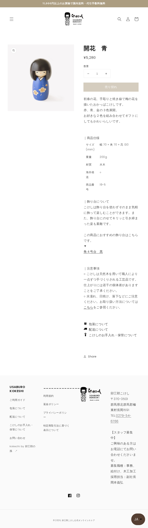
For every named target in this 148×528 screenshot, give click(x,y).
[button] (11, 19)
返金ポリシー (51, 404)
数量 (86, 66)
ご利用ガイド (17, 400)
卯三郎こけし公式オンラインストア (78, 520)
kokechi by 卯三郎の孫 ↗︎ (22, 448)
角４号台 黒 (93, 251)
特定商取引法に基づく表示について (56, 428)
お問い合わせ (17, 438)
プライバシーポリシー (55, 415)
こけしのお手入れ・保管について (111, 335)
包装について (97, 324)
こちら (88, 307)
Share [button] (92, 356)
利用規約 (48, 396)
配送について (97, 329)
